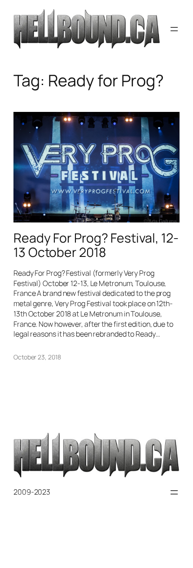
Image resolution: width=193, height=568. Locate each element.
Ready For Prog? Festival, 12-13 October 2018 (96, 245)
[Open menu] (174, 29)
